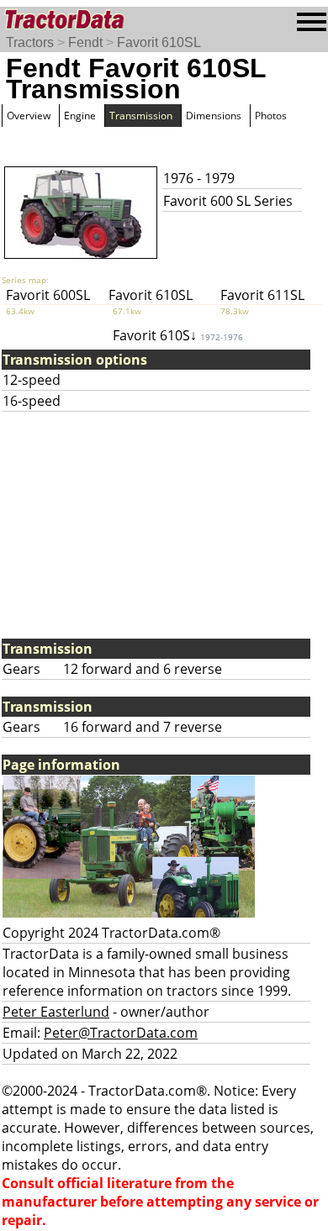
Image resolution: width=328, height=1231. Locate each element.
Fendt (85, 42)
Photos (271, 115)
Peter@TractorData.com (121, 1032)
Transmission (140, 115)
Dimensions (213, 115)
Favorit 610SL (159, 42)
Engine (80, 115)
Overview (28, 115)
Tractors (30, 42)
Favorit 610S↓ (178, 335)
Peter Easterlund (56, 1011)
